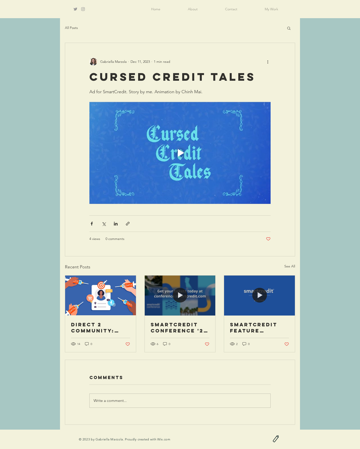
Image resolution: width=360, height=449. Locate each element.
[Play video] (180, 153)
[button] (289, 28)
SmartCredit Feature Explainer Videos (253, 327)
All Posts (71, 28)
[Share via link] (127, 223)
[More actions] (268, 62)
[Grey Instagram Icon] (83, 9)
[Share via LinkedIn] (115, 223)
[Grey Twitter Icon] (75, 9)
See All (289, 266)
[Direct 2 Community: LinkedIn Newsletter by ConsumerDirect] (100, 295)
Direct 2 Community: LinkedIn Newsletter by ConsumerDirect (100, 327)
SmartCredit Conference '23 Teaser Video (179, 327)
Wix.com (163, 439)
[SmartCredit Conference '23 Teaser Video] (180, 295)
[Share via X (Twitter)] (103, 223)
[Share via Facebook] (91, 223)
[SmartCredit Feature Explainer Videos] (259, 295)
